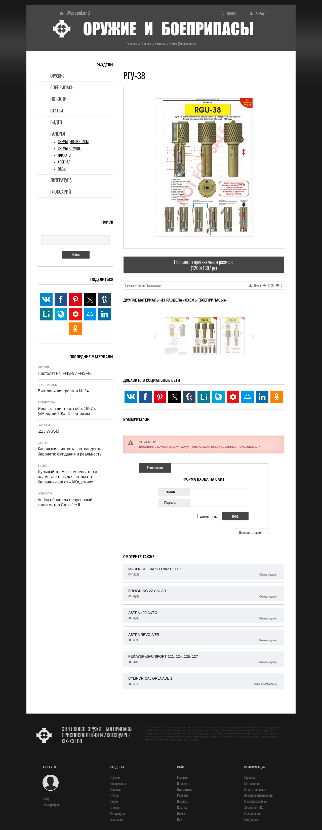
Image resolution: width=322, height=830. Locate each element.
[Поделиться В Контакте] (131, 397)
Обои (62, 169)
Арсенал (64, 162)
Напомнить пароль (251, 532)
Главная (182, 777)
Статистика (184, 789)
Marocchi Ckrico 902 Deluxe (202, 571)
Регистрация (155, 468)
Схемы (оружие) (70, 148)
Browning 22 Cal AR (202, 593)
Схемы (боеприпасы (73, 141)
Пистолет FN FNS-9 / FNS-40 (65, 373)
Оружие (57, 76)
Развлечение (252, 813)
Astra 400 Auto (202, 615)
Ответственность (255, 789)
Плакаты (64, 155)
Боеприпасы (62, 87)
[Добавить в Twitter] (174, 397)
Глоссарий (60, 192)
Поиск (231, 13)
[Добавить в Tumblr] (189, 397)
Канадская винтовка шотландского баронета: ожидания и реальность (70, 451)
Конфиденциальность (258, 795)
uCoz (262, 807)
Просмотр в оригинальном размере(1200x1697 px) (203, 265)
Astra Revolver (202, 637)
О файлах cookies (255, 801)
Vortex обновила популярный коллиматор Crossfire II (65, 502)
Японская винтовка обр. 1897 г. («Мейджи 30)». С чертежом (67, 411)
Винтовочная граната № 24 (63, 391)
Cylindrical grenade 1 (202, 681)
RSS (179, 819)
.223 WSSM (48, 431)
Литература (61, 180)
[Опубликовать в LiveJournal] (218, 397)
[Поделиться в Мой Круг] (233, 397)
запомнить (208, 516)
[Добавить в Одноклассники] (276, 397)
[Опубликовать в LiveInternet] (203, 397)
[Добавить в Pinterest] (160, 397)
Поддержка (251, 819)
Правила (250, 777)
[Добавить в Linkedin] (262, 397)
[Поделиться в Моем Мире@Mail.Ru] (247, 397)
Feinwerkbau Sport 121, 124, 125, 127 (202, 659)
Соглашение (252, 783)
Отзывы (182, 801)
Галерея (57, 134)
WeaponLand (78, 12)
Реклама (182, 795)
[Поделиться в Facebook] (145, 397)
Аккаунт (262, 13)
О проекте (183, 783)
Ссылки (182, 807)
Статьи (56, 110)
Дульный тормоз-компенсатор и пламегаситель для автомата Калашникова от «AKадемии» (67, 477)
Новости (58, 99)
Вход (46, 798)
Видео (56, 122)
